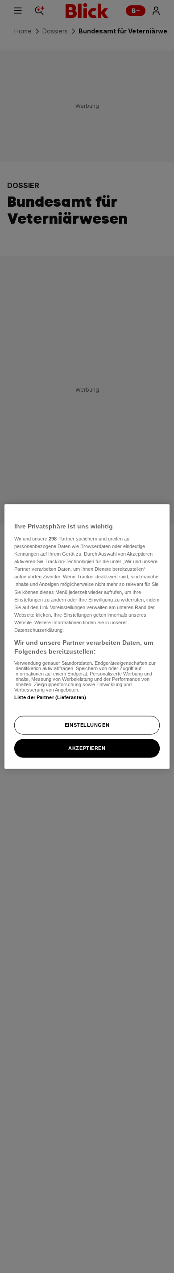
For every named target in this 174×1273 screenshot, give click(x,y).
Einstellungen (87, 725)
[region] (87, 636)
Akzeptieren (86, 748)
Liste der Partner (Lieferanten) (50, 697)
